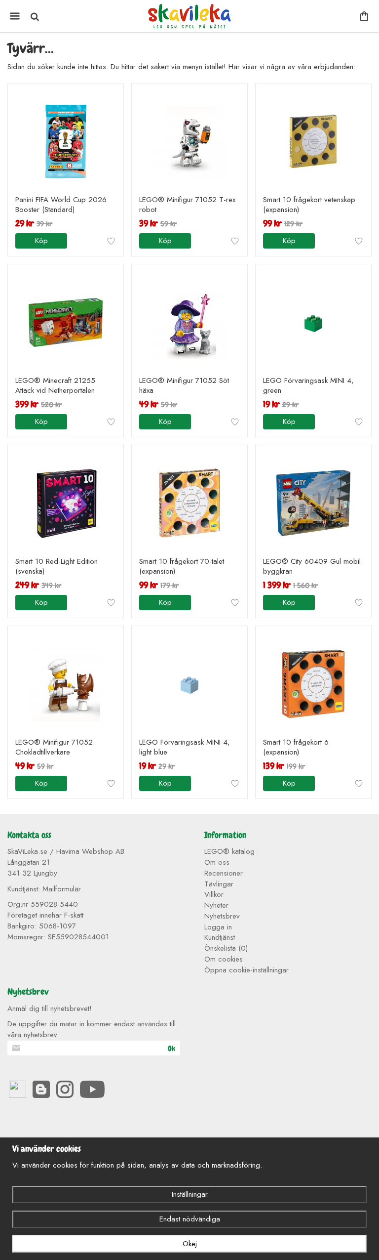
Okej (190, 1243)
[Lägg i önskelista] (111, 241)
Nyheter (216, 905)
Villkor (214, 894)
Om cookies (223, 959)
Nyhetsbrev (222, 916)
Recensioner (223, 873)
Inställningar (190, 1194)
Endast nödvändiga (189, 1219)
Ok (171, 1048)
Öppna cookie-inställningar (246, 970)
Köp (41, 240)
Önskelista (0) (226, 948)
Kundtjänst (219, 937)
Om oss (216, 862)
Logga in (218, 927)
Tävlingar (218, 884)
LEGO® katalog (229, 851)
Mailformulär (61, 888)
